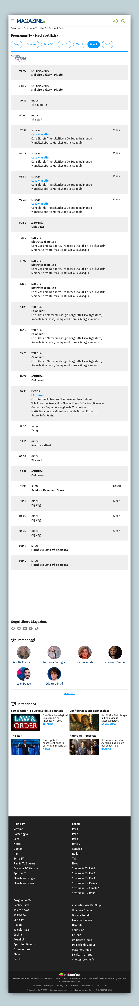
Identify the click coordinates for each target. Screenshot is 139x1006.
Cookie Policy (72, 986)
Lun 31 (64, 44)
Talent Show (21, 910)
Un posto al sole (82, 940)
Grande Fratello (81, 915)
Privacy (60, 986)
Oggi (16, 44)
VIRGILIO (25, 979)
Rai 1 (75, 829)
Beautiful (77, 925)
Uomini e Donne (82, 910)
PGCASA (67, 979)
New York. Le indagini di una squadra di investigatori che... (55, 718)
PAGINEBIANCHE (79, 979)
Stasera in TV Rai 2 (83, 873)
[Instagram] (19, 628)
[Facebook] (13, 628)
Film (16, 853)
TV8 (74, 858)
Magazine (16, 28)
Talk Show (20, 915)
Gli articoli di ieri (24, 883)
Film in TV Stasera (24, 863)
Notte (17, 843)
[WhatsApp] (31, 628)
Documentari (22, 949)
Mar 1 (79, 44)
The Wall (16, 736)
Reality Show (21, 905)
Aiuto (104, 986)
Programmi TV (22, 900)
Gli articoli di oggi (24, 878)
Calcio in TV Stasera (26, 868)
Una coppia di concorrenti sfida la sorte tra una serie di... (55, 743)
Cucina (18, 934)
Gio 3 (108, 44)
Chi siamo (37, 986)
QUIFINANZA (121, 979)
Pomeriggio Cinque (84, 944)
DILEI (102, 979)
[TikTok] (37, 628)
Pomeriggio (21, 834)
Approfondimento (25, 944)
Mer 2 (43, 28)
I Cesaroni (37, 395)
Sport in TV (20, 873)
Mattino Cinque (81, 949)
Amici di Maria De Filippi (87, 905)
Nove (75, 863)
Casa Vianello (40, 134)
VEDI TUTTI (69, 693)
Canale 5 (77, 848)
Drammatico (108, 724)
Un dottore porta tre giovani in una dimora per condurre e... (112, 743)
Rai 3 (75, 839)
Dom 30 (48, 44)
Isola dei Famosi (82, 920)
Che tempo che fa (83, 959)
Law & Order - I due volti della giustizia (37, 711)
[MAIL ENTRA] (116, 21)
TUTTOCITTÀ (93, 979)
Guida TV (19, 824)
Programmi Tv (30, 28)
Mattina (18, 829)
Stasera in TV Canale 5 (86, 888)
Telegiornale (21, 929)
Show (46, 749)
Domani (31, 44)
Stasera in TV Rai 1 (83, 868)
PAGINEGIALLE (36, 979)
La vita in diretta (82, 954)
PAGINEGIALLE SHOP (53, 979)
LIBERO (16, 979)
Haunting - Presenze (83, 736)
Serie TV (19, 858)
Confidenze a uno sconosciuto (90, 711)
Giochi (17, 959)
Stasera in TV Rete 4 (84, 883)
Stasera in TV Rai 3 (83, 878)
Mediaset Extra (56, 28)
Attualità (19, 939)
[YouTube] (25, 628)
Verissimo (78, 930)
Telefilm (48, 724)
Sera (16, 839)
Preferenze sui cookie (90, 986)
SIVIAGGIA (109, 979)
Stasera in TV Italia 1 (84, 893)
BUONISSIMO (64, 982)
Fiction (18, 924)
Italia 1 (76, 853)
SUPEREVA (75, 982)
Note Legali (48, 986)
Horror (106, 749)
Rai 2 (75, 834)
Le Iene (76, 935)
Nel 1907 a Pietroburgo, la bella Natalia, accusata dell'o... (114, 718)
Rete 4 (76, 843)
